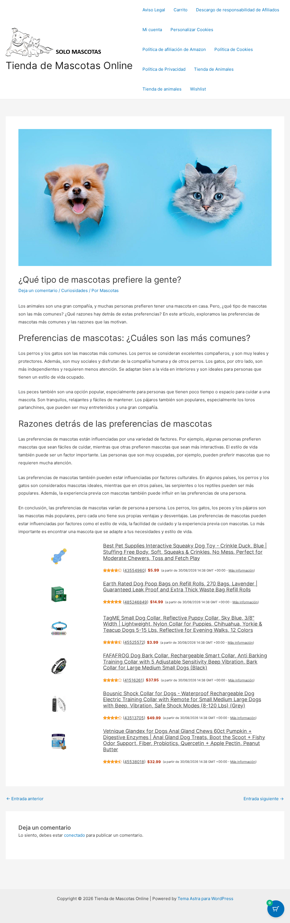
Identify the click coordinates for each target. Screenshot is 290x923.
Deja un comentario (37, 290)
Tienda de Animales (214, 69)
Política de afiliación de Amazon (174, 49)
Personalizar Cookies (191, 29)
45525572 (134, 642)
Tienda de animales (162, 89)
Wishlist (198, 89)
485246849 (135, 602)
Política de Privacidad (163, 69)
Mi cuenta (152, 29)
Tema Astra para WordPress (205, 898)
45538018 (134, 761)
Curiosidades (74, 290)
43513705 (134, 717)
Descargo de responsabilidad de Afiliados (237, 9)
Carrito (180, 9)
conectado (74, 835)
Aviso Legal (153, 9)
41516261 (133, 680)
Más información (241, 570)
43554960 (134, 570)
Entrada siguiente (264, 799)
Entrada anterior (25, 799)
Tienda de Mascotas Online (69, 65)
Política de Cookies (233, 49)
